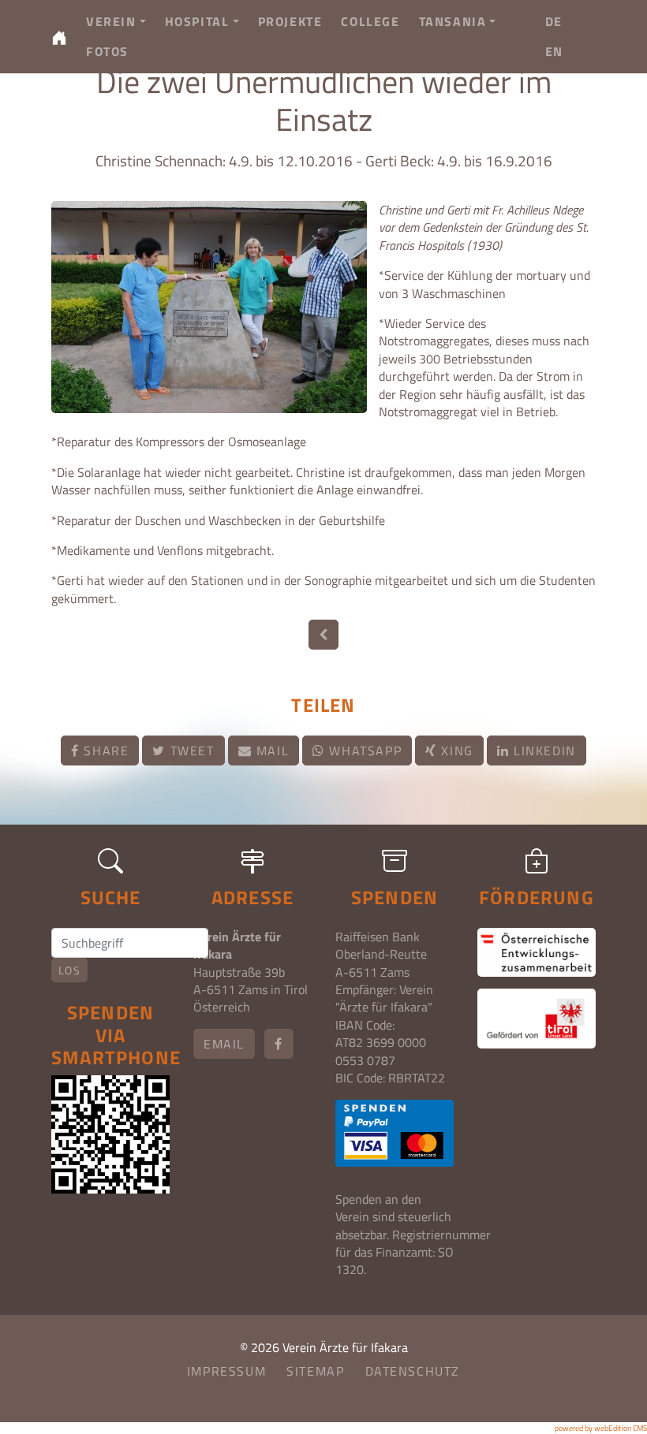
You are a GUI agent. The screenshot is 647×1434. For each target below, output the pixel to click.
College (370, 21)
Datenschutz (413, 1370)
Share (104, 750)
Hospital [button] (197, 21)
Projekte (290, 21)
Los (69, 970)
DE (554, 21)
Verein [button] (111, 21)
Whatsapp (363, 750)
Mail (270, 750)
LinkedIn (542, 750)
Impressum (226, 1370)
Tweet (190, 750)
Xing (455, 750)
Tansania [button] (453, 21)
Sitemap (315, 1370)
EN (554, 51)
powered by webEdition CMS (601, 1428)
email (224, 1043)
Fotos (107, 51)
